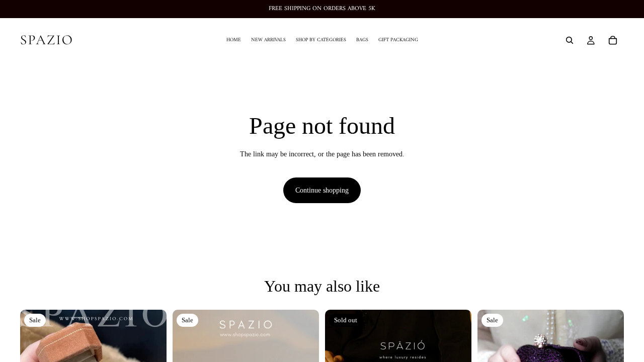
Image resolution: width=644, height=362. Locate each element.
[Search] (569, 40)
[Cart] (613, 40)
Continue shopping (322, 190)
